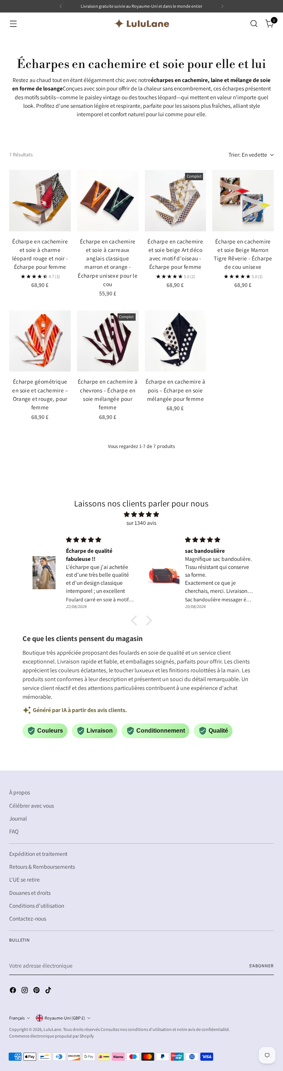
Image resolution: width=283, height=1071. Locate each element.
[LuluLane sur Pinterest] (37, 991)
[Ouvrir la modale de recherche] (254, 23)
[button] (136, 620)
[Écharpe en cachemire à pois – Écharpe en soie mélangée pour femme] (175, 341)
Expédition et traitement (38, 853)
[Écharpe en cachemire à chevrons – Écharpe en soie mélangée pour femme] (108, 341)
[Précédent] (61, 6)
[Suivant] (222, 6)
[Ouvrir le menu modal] (13, 23)
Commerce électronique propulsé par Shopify (51, 1036)
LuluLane (52, 1029)
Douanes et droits (29, 892)
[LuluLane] (141, 23)
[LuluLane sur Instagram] (25, 991)
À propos (19, 792)
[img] (141, 514)
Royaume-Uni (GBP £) (65, 1018)
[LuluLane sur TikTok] (49, 991)
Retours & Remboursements (42, 866)
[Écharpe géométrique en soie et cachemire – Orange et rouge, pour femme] (40, 341)
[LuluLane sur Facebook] (13, 991)
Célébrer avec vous (31, 805)
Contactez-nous (27, 918)
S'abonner (261, 965)
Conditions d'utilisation (36, 905)
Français (17, 1018)
